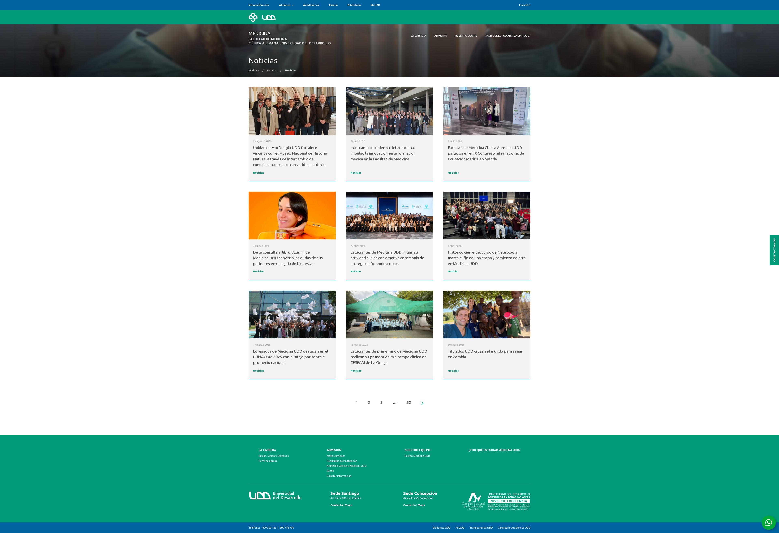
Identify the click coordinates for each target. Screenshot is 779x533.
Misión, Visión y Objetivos (274, 455)
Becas (330, 470)
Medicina (254, 70)
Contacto (336, 505)
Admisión (334, 450)
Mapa (348, 505)
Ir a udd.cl (524, 5)
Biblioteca (354, 5)
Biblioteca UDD (442, 527)
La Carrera (267, 450)
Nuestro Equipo (417, 450)
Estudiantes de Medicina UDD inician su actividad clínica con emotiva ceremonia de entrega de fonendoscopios (387, 258)
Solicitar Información (339, 475)
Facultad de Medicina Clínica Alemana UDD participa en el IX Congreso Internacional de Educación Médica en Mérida (486, 153)
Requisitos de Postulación (342, 460)
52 (409, 402)
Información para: (259, 5)
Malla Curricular (336, 455)
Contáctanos (774, 250)
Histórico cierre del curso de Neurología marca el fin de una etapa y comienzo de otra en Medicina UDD (487, 258)
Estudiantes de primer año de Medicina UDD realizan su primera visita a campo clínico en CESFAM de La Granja (388, 357)
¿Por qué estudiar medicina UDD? (494, 450)
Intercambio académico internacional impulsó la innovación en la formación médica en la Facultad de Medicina (383, 153)
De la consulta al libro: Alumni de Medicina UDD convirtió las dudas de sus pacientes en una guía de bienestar (288, 258)
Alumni (333, 5)
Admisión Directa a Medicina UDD (346, 465)
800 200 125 (269, 527)
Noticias (272, 70)
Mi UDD (375, 5)
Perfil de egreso (268, 460)
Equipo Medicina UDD (417, 455)
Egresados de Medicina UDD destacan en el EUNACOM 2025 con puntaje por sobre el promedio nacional (290, 357)
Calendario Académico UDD (514, 527)
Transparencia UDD (481, 527)
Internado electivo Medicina (297, 5)
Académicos (311, 5)
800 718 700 (287, 527)
